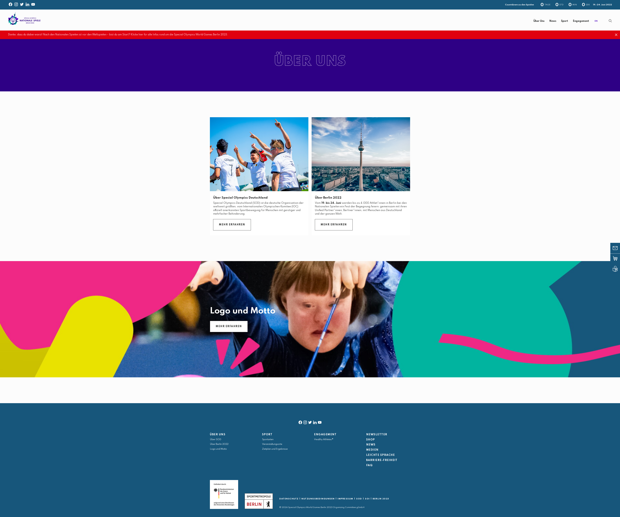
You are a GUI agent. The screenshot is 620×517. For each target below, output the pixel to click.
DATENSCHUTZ (289, 499)
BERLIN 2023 (381, 499)
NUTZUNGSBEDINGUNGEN (318, 499)
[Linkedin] (27, 3)
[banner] (310, 20)
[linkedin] (314, 421)
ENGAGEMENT (325, 434)
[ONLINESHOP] (617, 258)
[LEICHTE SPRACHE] (617, 269)
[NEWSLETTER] (617, 248)
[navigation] (318, 21)
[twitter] (310, 421)
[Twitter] (21, 3)
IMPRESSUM (345, 499)
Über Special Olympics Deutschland (240, 197)
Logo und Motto (242, 311)
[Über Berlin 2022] (361, 154)
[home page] (24, 18)
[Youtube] (33, 3)
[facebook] (300, 421)
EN (596, 21)
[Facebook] (10, 3)
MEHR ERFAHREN (232, 224)
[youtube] (319, 421)
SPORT (267, 434)
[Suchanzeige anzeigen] (610, 21)
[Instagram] (16, 3)
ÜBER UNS (217, 434)
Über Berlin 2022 (328, 197)
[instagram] (305, 421)
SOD (359, 499)
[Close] (616, 35)
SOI (367, 499)
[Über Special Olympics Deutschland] (259, 154)
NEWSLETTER (376, 434)
